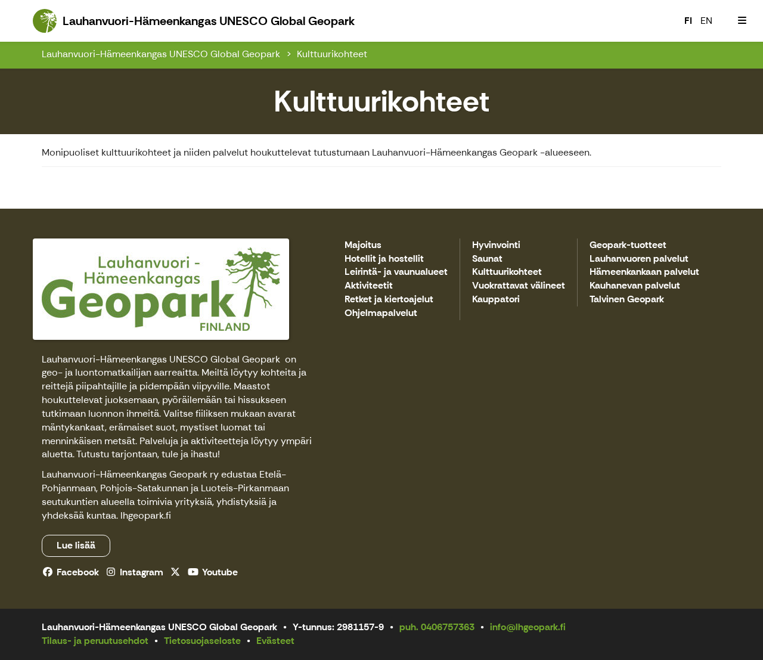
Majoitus (363, 245)
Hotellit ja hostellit (384, 259)
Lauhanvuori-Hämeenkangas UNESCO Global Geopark (161, 54)
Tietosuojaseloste (202, 640)
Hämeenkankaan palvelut (644, 272)
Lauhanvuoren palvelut (639, 259)
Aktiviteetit (369, 286)
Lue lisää (76, 545)
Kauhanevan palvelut (635, 286)
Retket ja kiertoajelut (389, 299)
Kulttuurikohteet (332, 54)
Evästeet (275, 640)
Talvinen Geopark (627, 299)
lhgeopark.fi (145, 515)
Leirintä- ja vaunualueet (396, 272)
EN (706, 20)
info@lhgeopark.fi (528, 627)
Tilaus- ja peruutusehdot (95, 640)
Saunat (487, 259)
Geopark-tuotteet (628, 245)
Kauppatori (496, 299)
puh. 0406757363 (436, 627)
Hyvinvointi (496, 245)
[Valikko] (742, 21)
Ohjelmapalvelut (381, 313)
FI (688, 20)
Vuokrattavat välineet (518, 286)
